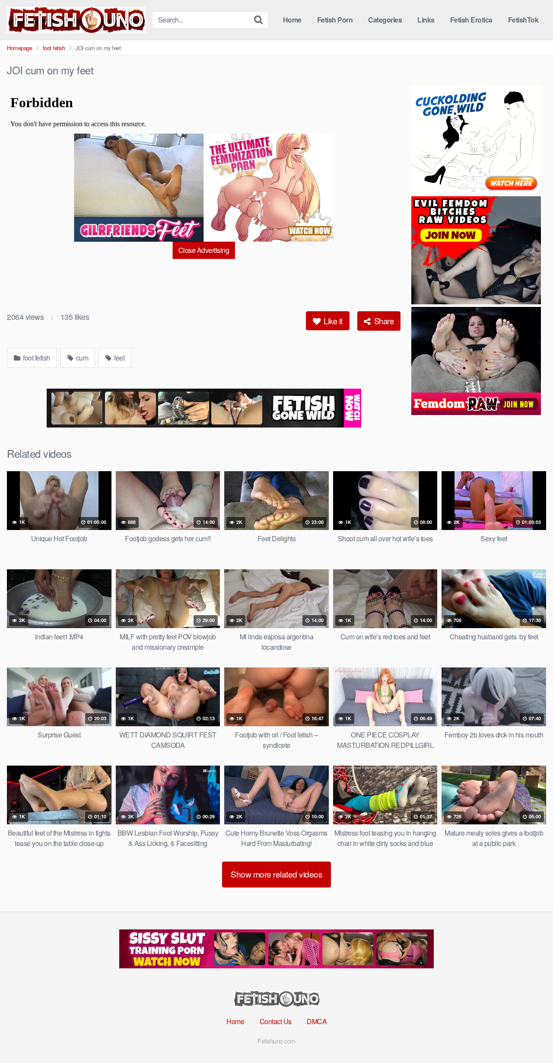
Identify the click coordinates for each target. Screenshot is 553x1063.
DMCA (317, 1021)
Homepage (19, 48)
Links (426, 20)
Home (292, 20)
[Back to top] (529, 1035)
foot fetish (54, 48)
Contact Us (276, 1021)
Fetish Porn (335, 20)
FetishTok (523, 20)
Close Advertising (203, 250)
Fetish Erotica (471, 20)
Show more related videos (276, 874)
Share (383, 320)
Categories (385, 20)
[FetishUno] (76, 20)
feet (119, 358)
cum (81, 358)
